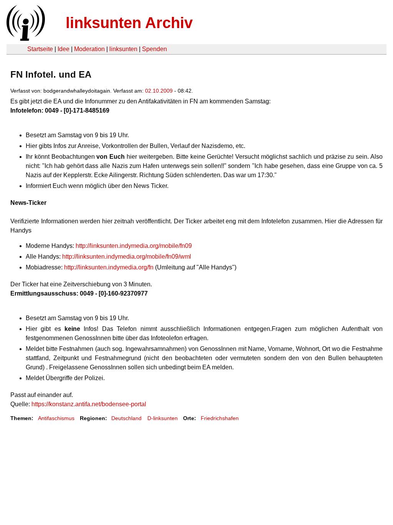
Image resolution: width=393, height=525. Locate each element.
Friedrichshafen (220, 418)
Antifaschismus (56, 418)
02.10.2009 (159, 91)
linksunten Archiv (129, 22)
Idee (63, 49)
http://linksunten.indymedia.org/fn (109, 267)
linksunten (123, 49)
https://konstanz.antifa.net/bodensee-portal (88, 404)
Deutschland (126, 418)
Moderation (89, 49)
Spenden (154, 49)
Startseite (40, 49)
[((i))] (25, 38)
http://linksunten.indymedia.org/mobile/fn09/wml (126, 256)
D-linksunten (162, 418)
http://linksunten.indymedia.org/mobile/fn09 (134, 246)
